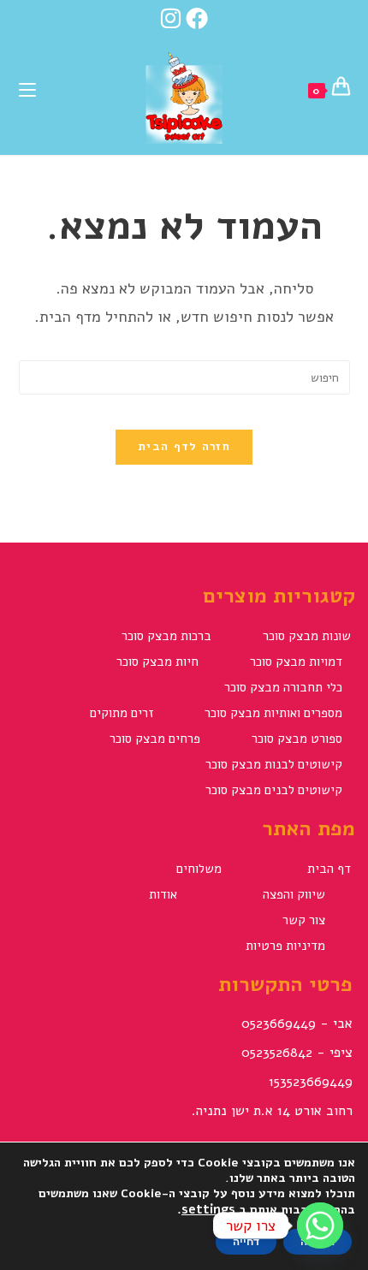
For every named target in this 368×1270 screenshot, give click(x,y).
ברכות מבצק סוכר (166, 635)
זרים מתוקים (121, 712)
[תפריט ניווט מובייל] (27, 88)
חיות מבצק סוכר (157, 661)
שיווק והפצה (294, 894)
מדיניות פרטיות (285, 945)
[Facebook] (199, 18)
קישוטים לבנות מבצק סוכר (273, 764)
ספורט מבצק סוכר (297, 738)
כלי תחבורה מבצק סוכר (283, 687)
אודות (163, 894)
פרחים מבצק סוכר (155, 738)
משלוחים (199, 868)
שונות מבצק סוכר (307, 635)
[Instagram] (171, 18)
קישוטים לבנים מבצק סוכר (273, 789)
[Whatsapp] (320, 1225)
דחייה (246, 1242)
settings (208, 1209)
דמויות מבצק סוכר (296, 661)
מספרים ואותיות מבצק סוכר (273, 712)
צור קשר (303, 920)
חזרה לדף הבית (184, 446)
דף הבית (329, 868)
